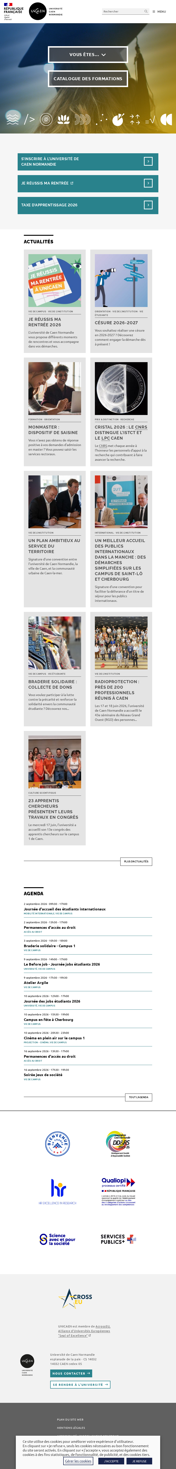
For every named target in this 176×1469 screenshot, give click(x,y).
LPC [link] (106, 438)
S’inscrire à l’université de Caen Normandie (50, 162)
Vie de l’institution (60, 311)
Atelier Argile (36, 982)
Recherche (127, 419)
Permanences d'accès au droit (50, 927)
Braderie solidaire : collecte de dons (52, 684)
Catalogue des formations (88, 78)
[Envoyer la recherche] (146, 11)
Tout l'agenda (138, 1097)
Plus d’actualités (136, 861)
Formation (35, 419)
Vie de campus (37, 311)
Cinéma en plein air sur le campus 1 (54, 1037)
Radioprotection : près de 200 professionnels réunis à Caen (117, 690)
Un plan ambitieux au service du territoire (54, 546)
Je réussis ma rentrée (45, 183)
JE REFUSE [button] (139, 1461)
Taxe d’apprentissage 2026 (49, 205)
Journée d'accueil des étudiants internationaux (65, 908)
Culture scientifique (42, 793)
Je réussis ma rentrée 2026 (44, 322)
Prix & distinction (107, 419)
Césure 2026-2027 (116, 322)
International (104, 533)
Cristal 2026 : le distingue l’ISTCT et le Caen (121, 432)
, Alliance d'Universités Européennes (84, 1330)
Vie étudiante (57, 674)
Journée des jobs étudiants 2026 (52, 1001)
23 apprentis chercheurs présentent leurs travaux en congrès (53, 809)
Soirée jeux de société (43, 1074)
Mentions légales (71, 1427)
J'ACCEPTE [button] (111, 1461)
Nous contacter (68, 1373)
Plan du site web (70, 1419)
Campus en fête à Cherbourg (48, 1019)
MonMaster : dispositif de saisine (53, 430)
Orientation (103, 311)
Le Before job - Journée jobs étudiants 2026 (62, 964)
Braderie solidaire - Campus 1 (49, 945)
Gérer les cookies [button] (78, 1461)
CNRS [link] (141, 427)
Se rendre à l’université (78, 1385)
